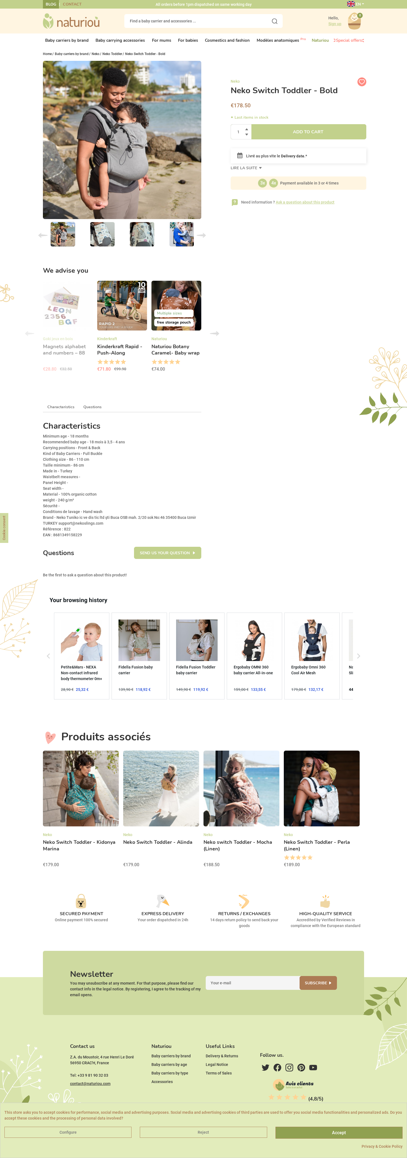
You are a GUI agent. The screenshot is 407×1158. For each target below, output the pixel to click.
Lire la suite (244, 168)
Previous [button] (30, 333)
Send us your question (165, 553)
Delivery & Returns (222, 1056)
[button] (48, 656)
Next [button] (214, 333)
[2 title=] (105, 362)
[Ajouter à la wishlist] (361, 81)
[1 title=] (99, 362)
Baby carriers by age (169, 1064)
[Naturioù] (71, 21)
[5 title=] (123, 362)
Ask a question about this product (305, 202)
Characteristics (60, 407)
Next (201, 235)
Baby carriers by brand (171, 1056)
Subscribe (316, 983)
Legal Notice (217, 1064)
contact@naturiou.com (90, 1083)
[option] (68, 328)
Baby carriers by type (169, 1073)
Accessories (162, 1081)
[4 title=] (117, 362)
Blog (51, 4)
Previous (43, 235)
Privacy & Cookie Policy (382, 1146)
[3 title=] (111, 362)
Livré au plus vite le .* (276, 156)
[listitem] (81, 656)
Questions (92, 407)
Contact (72, 4)
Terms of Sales (219, 1073)
